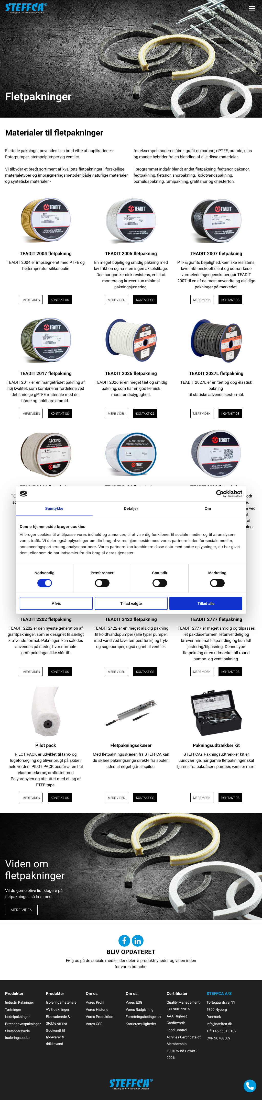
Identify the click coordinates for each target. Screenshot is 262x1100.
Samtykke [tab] (54, 508)
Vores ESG (134, 1002)
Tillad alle (206, 603)
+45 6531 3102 (224, 1031)
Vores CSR (94, 1024)
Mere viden (31, 300)
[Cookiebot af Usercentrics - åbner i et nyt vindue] (220, 493)
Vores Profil (95, 1002)
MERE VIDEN (21, 910)
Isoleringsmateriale (61, 1002)
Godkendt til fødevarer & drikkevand (55, 1037)
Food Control (177, 1030)
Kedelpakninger (17, 1016)
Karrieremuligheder (141, 1024)
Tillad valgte (131, 603)
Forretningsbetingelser (143, 1016)
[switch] (102, 583)
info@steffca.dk (219, 1024)
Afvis (56, 603)
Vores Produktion (99, 1016)
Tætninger (13, 1009)
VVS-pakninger (57, 1009)
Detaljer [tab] (131, 508)
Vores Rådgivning (139, 1009)
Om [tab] (207, 508)
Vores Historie (97, 1009)
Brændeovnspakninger (23, 1024)
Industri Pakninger (19, 1002)
